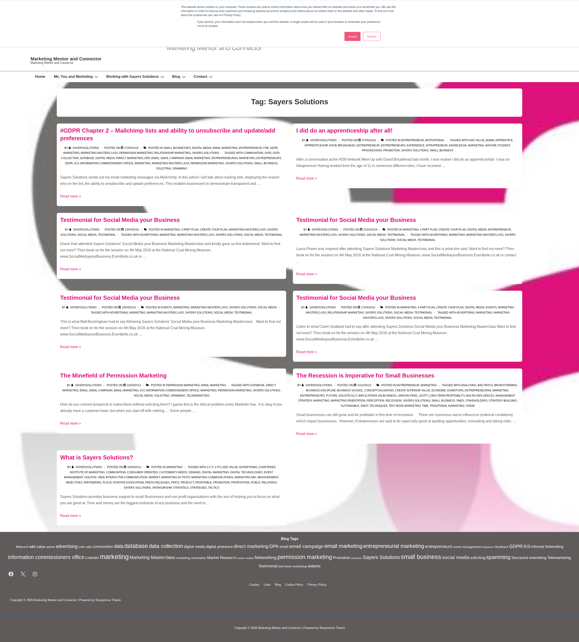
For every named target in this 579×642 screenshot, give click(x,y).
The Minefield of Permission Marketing (113, 375)
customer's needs (173, 472)
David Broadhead (342, 145)
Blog (176, 76)
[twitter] (23, 574)
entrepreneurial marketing (233, 158)
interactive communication (126, 477)
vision (470, 405)
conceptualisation (379, 390)
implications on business (377, 395)
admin (489, 140)
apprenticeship (316, 145)
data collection (166, 546)
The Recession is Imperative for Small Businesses (365, 375)
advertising (149, 234)
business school (350, 390)
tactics (213, 487)
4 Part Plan (190, 229)
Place (107, 482)
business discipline (321, 390)
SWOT (364, 405)
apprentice (504, 140)
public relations (264, 482)
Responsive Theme (108, 600)
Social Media (87, 234)
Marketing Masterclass (99, 153)
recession (394, 400)
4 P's (218, 467)
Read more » (70, 196)
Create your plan (213, 229)
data (268, 153)
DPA (147, 158)
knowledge (458, 145)
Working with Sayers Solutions (132, 76)
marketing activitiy (175, 477)
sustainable (350, 405)
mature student (497, 145)
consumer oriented (142, 472)
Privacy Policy (317, 584)
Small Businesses (177, 148)
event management (467, 547)
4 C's (210, 467)
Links (267, 584)
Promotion (391, 150)
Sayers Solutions (205, 153)
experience (416, 145)
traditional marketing (447, 405)
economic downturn (447, 390)
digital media (201, 148)
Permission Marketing (136, 153)
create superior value (412, 390)
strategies (198, 487)
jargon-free (407, 395)
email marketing (197, 158)
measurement (267, 477)
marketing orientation (348, 400)
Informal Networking (547, 547)
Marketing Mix (245, 477)
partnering (92, 482)
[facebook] (11, 574)
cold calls (85, 547)
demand (195, 472)
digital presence (219, 546)
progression (372, 150)
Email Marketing (225, 148)
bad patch (485, 385)
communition (253, 153)
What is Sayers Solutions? (96, 457)
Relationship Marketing (172, 153)
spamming (180, 168)
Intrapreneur (437, 145)
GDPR (274, 148)
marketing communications (212, 477)
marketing (143, 163)
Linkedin (92, 558)
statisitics (181, 487)
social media (253, 234)
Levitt (423, 395)
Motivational (435, 140)
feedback (501, 547)
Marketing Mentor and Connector (66, 58)
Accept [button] (352, 36)
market (154, 477)
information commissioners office (106, 163)
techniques (378, 405)
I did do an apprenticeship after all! (344, 130)
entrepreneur (368, 145)
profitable (203, 482)
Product (187, 482)
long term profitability (447, 395)
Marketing (71, 153)
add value (476, 140)
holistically (348, 395)
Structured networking (528, 558)
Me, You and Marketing (73, 76)
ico (76, 163)
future (331, 395)
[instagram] (35, 574)
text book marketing (405, 405)
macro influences (480, 395)
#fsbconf (22, 547)
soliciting (163, 168)
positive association (128, 482)
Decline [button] (372, 36)
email (155, 158)
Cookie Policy (294, 584)
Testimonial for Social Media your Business (120, 219)
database (87, 158)
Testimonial (107, 234)
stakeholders (476, 400)
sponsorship (162, 487)
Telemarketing (198, 395)
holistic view (94, 477)
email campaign (172, 158)
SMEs (460, 400)
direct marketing (129, 158)
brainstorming (505, 385)
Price (175, 482)
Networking (266, 557)
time (425, 405)
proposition (240, 482)
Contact (200, 76)
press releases (157, 482)
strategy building (503, 400)
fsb (265, 148)
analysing (468, 385)
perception (375, 400)
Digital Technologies (246, 472)
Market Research (221, 557)
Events (166, 307)
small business (266, 163)
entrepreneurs (268, 158)
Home (40, 76)
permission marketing (207, 163)
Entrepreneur (250, 148)
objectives (74, 482)
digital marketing (215, 472)
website (314, 566)
